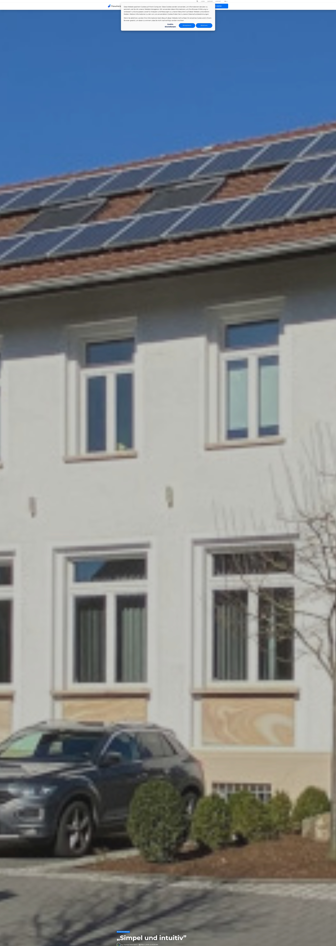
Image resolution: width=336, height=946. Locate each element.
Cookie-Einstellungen (170, 25)
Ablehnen (204, 25)
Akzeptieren (187, 25)
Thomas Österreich (130, 944)
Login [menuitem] (203, 1)
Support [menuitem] (210, 1)
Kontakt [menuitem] (218, 1)
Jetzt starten (217, 6)
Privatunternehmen (123, 931)
